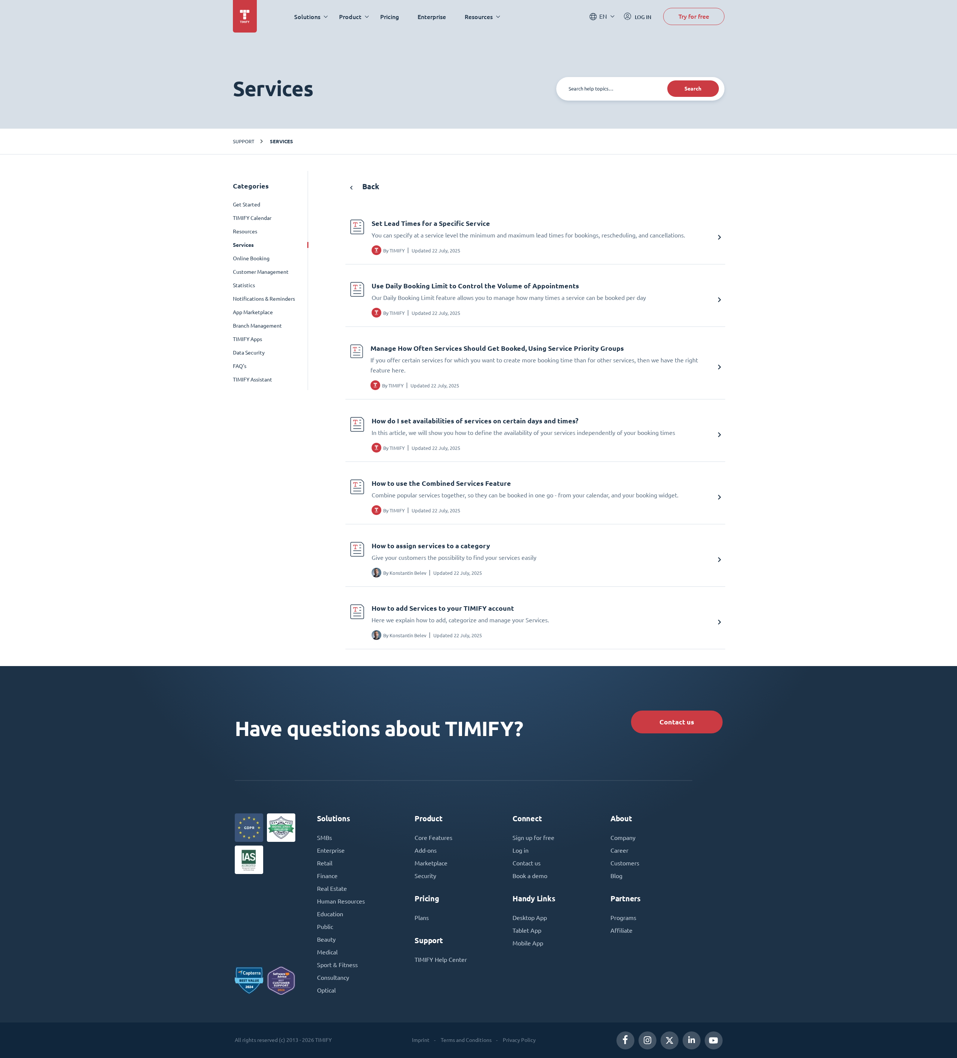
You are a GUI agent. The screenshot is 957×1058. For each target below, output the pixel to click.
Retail (324, 863)
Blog (616, 876)
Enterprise (432, 16)
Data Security (249, 353)
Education (330, 914)
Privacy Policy (519, 1040)
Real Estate (332, 888)
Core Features (433, 837)
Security (425, 876)
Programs (623, 917)
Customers (624, 863)
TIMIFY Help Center (441, 959)
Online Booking (251, 258)
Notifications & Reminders (264, 299)
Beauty (326, 939)
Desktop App (530, 917)
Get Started (246, 205)
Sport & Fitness (337, 965)
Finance (327, 876)
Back (369, 186)
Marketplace (431, 863)
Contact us (676, 722)
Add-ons (426, 850)
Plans (422, 917)
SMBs (324, 837)
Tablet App (527, 930)
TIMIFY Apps (247, 339)
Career (619, 850)
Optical (326, 990)
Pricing (389, 16)
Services (281, 141)
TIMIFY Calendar (252, 218)
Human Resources (341, 901)
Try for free (693, 16)
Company (623, 837)
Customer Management (261, 272)
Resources (245, 231)
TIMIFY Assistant (252, 380)
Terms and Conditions (466, 1040)
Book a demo (530, 876)
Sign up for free (533, 837)
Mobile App (528, 943)
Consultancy (333, 977)
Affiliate (621, 930)
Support (243, 141)
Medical (327, 952)
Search (692, 89)
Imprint (421, 1040)
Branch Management (257, 326)
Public (325, 926)
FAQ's (239, 366)
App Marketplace (253, 312)
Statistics (244, 285)
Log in (521, 850)
